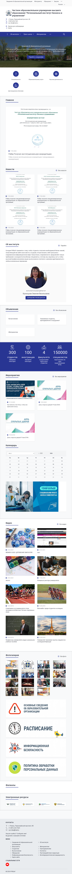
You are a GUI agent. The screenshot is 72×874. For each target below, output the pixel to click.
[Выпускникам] (20, 319)
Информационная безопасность (22, 855)
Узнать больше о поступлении (36, 54)
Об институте (12, 244)
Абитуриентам (44, 846)
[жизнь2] (43, 664)
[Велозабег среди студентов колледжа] (51, 594)
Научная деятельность (56, 79)
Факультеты (16, 846)
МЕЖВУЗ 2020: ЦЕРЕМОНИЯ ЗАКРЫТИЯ (19, 552)
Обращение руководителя (36, 297)
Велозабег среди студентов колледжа (50, 608)
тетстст (8, 580)
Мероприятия (13, 375)
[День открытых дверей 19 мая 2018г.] (20, 423)
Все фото (63, 656)
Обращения (15, 853)
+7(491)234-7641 (13, 21)
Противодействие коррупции (49, 853)
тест (38, 552)
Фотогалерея (12, 655)
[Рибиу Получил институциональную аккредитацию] (36, 127)
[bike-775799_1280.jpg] (28, 673)
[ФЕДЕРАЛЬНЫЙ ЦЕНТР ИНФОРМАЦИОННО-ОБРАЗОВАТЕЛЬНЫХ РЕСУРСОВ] (28, 804)
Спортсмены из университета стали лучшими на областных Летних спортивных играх (20, 610)
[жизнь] (28, 683)
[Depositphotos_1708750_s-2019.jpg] (12, 673)
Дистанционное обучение (15, 91)
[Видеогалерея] (20, 566)
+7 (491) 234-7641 (14, 828)
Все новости (62, 170)
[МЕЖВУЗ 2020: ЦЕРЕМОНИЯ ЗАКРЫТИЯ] (20, 538)
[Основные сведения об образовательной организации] (36, 708)
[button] (68, 52)
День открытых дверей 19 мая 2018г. (18, 437)
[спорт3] (59, 683)
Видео (9, 523)
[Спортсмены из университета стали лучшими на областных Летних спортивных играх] (20, 594)
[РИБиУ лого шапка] (28, 664)
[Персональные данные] (36, 768)
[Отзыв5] (28, 692)
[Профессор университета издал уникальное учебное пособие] (20, 625)
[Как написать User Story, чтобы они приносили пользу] (20, 390)
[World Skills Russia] (36, 497)
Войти (10, 28)
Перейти (63, 245)
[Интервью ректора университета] (51, 566)
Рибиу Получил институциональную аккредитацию (30, 154)
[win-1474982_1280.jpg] (43, 692)
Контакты (43, 851)
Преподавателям (45, 849)
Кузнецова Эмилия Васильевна (36, 294)
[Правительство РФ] (44, 804)
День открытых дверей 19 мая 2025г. (49, 404)
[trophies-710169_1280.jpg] (59, 673)
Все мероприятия (60, 376)
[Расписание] (36, 728)
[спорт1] (59, 664)
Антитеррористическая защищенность (52, 855)
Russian (60, 4)
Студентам (15, 849)
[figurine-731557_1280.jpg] (12, 664)
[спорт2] (43, 683)
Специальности (15, 79)
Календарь (11, 445)
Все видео (62, 524)
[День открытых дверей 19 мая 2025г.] (51, 390)
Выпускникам (16, 851)
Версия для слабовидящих (16, 26)
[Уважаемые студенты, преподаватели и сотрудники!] (51, 319)
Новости (10, 169)
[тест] (51, 538)
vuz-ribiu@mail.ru (13, 23)
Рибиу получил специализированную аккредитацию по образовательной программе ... (18, 200)
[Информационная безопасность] (36, 748)
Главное (10, 100)
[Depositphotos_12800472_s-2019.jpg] (43, 673)
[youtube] (7, 864)
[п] (12, 683)
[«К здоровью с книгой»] (12, 692)
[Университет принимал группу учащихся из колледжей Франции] (51, 625)
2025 (41, 453)
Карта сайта (16, 857)
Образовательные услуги (36, 79)
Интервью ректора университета (48, 580)
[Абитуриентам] (20, 332)
